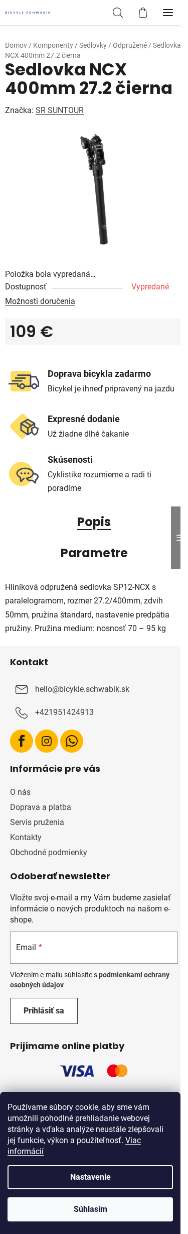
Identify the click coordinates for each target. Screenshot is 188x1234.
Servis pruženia (37, 822)
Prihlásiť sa (44, 1010)
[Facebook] (21, 741)
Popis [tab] (94, 521)
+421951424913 (64, 712)
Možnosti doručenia (40, 301)
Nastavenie (90, 1177)
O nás (20, 792)
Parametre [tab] (94, 553)
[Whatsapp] (71, 741)
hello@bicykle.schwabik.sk (82, 689)
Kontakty (26, 837)
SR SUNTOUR (60, 110)
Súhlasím (90, 1209)
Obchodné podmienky (48, 852)
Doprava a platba (40, 807)
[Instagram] (46, 741)
